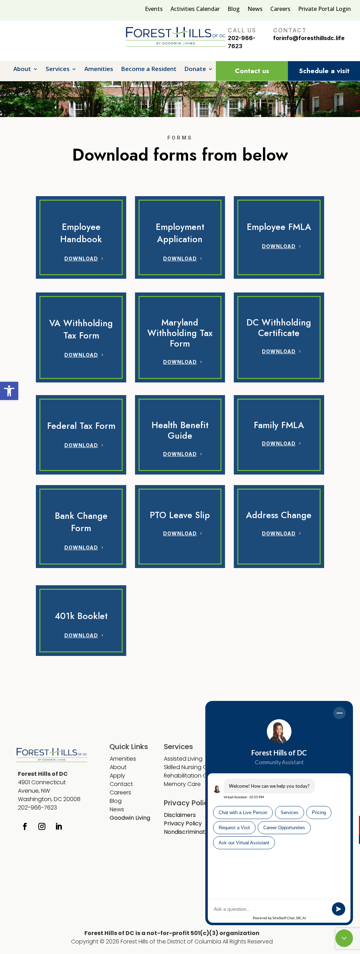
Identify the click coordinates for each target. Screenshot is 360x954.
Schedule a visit (324, 71)
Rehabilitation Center (192, 776)
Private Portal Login (324, 9)
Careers (280, 9)
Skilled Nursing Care (190, 767)
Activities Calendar (195, 9)
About (22, 69)
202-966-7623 (37, 808)
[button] (9, 391)
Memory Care (183, 784)
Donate (195, 69)
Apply (117, 776)
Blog (233, 9)
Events (154, 9)
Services (58, 69)
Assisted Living (183, 759)
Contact (121, 784)
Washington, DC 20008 (49, 799)
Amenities (98, 69)
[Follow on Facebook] (25, 826)
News (255, 9)
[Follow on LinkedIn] (59, 826)
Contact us (252, 71)
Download (81, 259)
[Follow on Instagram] (42, 826)
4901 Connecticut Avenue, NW (42, 786)
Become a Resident (148, 69)
